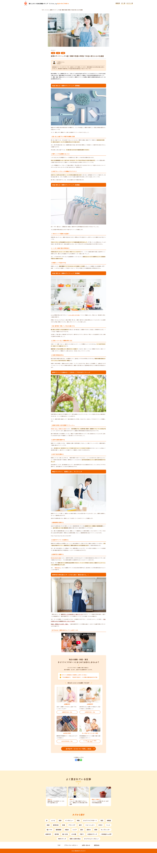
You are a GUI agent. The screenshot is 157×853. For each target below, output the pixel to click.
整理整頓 (58, 830)
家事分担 (56, 825)
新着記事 (118, 3)
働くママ (49, 830)
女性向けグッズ (92, 834)
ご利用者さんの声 (106, 834)
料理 (58, 53)
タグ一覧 (123, 3)
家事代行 (48, 834)
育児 (102, 820)
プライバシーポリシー (71, 845)
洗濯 (53, 53)
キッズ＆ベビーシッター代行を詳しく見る (89, 741)
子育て (82, 834)
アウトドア (72, 825)
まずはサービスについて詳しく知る (78, 749)
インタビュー (69, 820)
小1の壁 (73, 834)
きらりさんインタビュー (91, 839)
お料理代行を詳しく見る (90, 712)
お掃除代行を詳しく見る (67, 712)
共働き (67, 830)
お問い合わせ (86, 845)
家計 (81, 830)
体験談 (109, 820)
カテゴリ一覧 (129, 3)
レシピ (53, 820)
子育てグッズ (62, 839)
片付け (100, 825)
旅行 (80, 825)
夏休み (89, 830)
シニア (75, 830)
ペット (108, 825)
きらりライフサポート (90, 820)
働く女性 (65, 834)
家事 (60, 820)
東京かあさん (58, 567)
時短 (78, 820)
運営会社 (96, 845)
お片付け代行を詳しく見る (67, 741)
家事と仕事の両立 (75, 839)
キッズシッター (105, 830)
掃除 (63, 53)
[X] (78, 760)
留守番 (57, 834)
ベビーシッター (90, 825)
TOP (59, 845)
